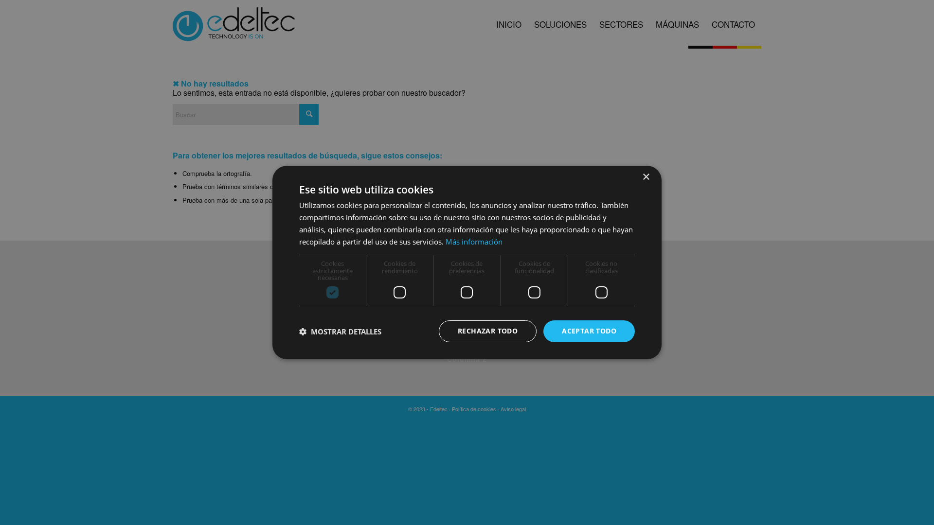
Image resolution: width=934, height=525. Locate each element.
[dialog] (467, 262)
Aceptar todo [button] (589, 330)
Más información (474, 241)
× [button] (645, 177)
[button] (340, 331)
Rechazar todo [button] (488, 330)
